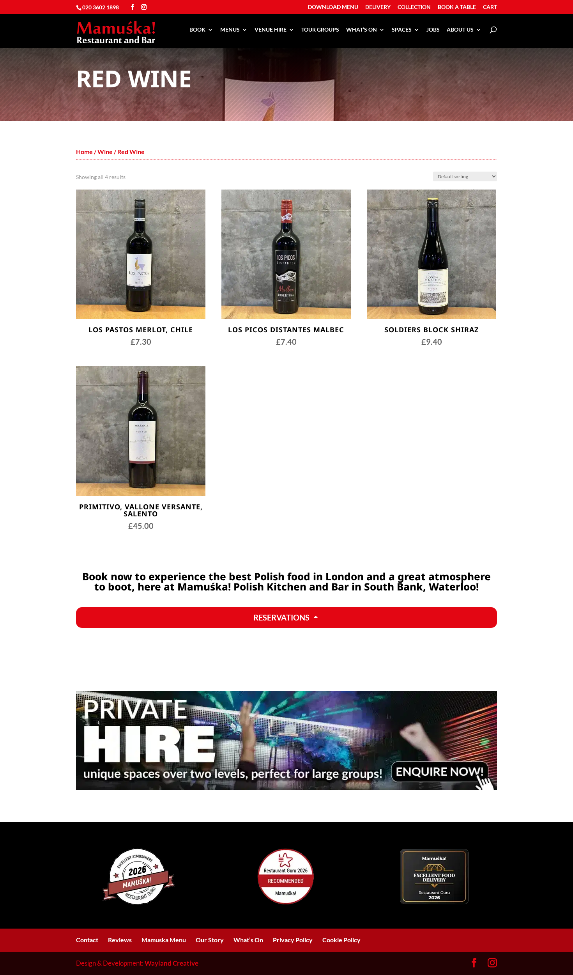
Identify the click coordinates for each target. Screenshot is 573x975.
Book (197, 30)
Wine (105, 151)
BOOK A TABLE (457, 7)
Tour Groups (320, 30)
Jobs (433, 30)
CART (490, 7)
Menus (230, 30)
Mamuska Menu (163, 939)
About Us (460, 30)
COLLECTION (414, 7)
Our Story (210, 939)
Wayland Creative (171, 963)
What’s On (361, 30)
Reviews (120, 939)
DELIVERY (378, 7)
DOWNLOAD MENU (333, 7)
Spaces (402, 30)
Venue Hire (270, 30)
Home (84, 151)
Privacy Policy (293, 939)
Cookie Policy (341, 939)
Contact (87, 939)
